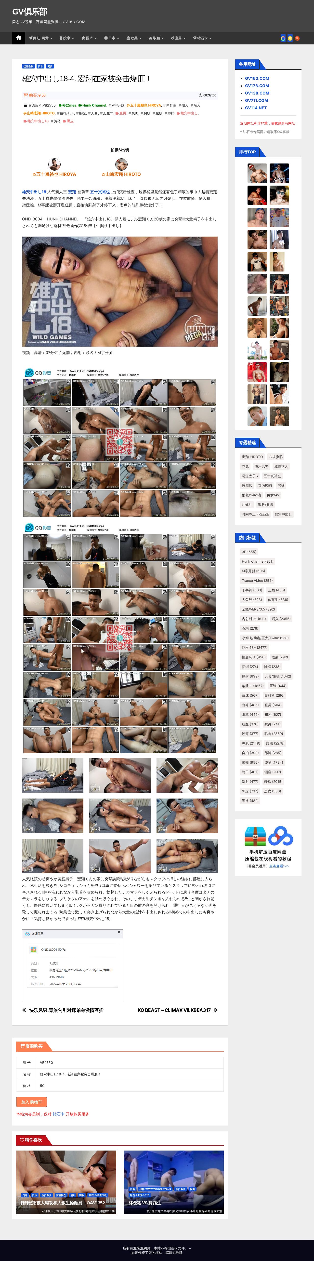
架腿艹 (108, 113)
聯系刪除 (176, 1252)
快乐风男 (261, 466)
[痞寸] (279, 283)
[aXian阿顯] (279, 416)
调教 (81, 1195)
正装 (278, 686)
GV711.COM (256, 100)
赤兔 (245, 466)
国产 (90, 38)
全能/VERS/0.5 (258, 609)
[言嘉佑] (279, 239)
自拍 (250, 753)
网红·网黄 (41, 38)
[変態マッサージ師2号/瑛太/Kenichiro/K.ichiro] (279, 261)
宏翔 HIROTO (252, 457)
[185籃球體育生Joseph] (279, 349)
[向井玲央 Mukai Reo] (279, 394)
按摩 (67, 38)
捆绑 (250, 666)
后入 (197, 105)
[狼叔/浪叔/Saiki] (279, 195)
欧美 (135, 38)
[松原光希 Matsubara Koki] (257, 239)
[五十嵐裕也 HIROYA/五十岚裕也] (54, 164)
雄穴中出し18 (38, 121)
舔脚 (273, 753)
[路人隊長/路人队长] (257, 394)
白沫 (250, 695)
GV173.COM (257, 85)
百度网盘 (61, 1195)
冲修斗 (247, 504)
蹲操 (171, 113)
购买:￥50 (37, 95)
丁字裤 (252, 590)
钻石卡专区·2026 (139, 1195)
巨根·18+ (67, 113)
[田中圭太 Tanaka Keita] (279, 327)
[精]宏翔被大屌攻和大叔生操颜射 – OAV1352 (63, 1203)
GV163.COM (257, 78)
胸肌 (147, 113)
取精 (157, 38)
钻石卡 (59, 1114)
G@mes (69, 105)
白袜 (250, 705)
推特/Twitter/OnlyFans (155, 1189)
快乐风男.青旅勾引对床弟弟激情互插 (66, 1010)
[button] (297, 38)
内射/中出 (254, 619)
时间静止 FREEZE (255, 514)
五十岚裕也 (100, 191)
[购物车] (290, 38)
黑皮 (70, 121)
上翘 (276, 590)
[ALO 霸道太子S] (257, 305)
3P (249, 552)
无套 (94, 113)
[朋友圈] (283, 38)
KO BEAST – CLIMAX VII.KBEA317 (174, 1010)
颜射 (250, 781)
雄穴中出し (189, 113)
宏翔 (72, 191)
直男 (179, 38)
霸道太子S (250, 476)
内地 (132, 1189)
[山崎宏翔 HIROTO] (121, 164)
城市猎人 (281, 466)
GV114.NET (256, 107)
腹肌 (159, 113)
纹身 (272, 724)
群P (73, 1195)
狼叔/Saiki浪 (251, 495)
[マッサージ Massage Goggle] (279, 371)
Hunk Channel (94, 105)
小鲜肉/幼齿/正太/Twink (265, 638)
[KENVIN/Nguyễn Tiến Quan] (279, 173)
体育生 (171, 105)
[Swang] (257, 195)
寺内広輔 (265, 485)
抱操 (82, 113)
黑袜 (281, 485)
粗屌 (273, 714)
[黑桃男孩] (257, 217)
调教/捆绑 (265, 504)
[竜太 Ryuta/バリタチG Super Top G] (257, 261)
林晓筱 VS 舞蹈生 (145, 1203)
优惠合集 (28, 66)
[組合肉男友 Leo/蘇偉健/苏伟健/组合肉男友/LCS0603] (279, 217)
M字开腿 (118, 105)
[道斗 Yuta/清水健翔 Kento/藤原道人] (257, 327)
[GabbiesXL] (257, 416)
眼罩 (250, 714)
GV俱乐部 (29, 11)
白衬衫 (274, 695)
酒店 (272, 772)
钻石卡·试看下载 (98, 1195)
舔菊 (250, 762)
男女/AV (273, 495)
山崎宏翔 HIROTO (41, 113)
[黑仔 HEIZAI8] (279, 305)
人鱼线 (252, 599)
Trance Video (257, 580)
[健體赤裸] (257, 349)
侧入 (185, 105)
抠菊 (280, 657)
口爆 (25, 1195)
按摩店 (247, 485)
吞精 (250, 628)
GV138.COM (257, 93)
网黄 (50, 66)
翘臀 (250, 734)
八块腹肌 (276, 457)
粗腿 (250, 724)
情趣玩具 (254, 657)
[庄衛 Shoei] (257, 371)
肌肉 (134, 113)
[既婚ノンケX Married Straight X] (257, 283)
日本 (112, 38)
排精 (272, 666)
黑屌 (250, 791)
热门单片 (47, 1195)
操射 (250, 676)
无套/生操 (278, 676)
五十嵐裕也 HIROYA (145, 105)
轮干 (250, 772)
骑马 (57, 121)
